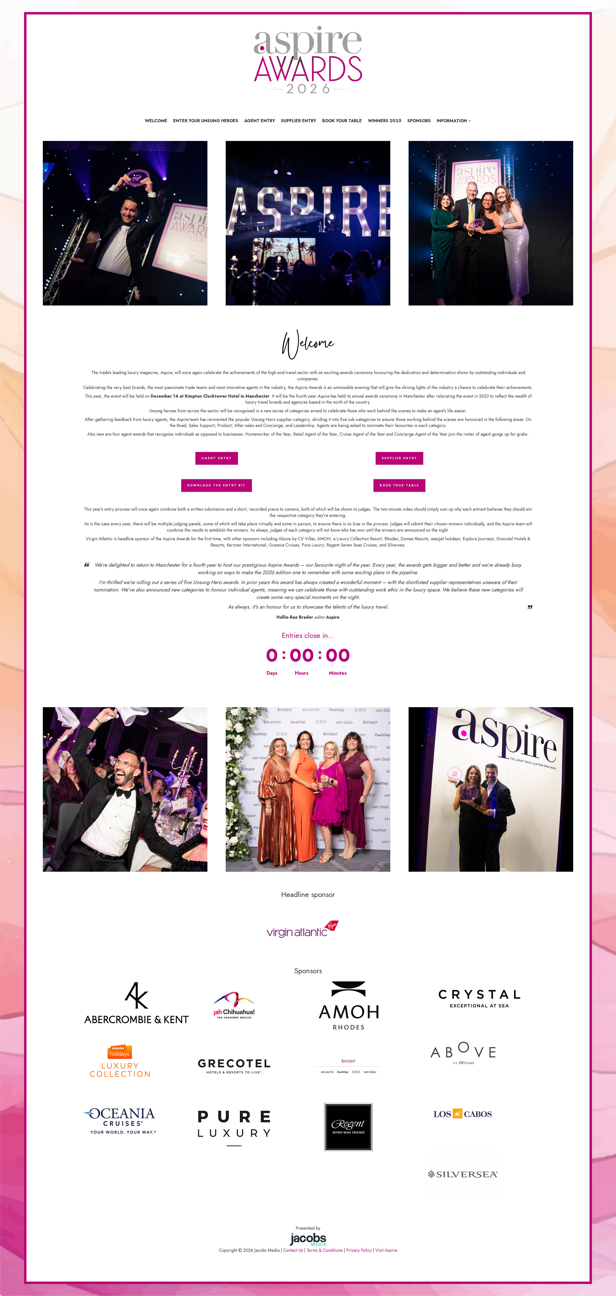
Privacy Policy (359, 1250)
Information (452, 121)
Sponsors (419, 121)
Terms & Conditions (325, 1250)
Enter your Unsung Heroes (205, 121)
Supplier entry (298, 121)
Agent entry (259, 121)
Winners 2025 (384, 121)
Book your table (342, 121)
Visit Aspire (386, 1250)
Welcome (156, 121)
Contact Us (293, 1250)
